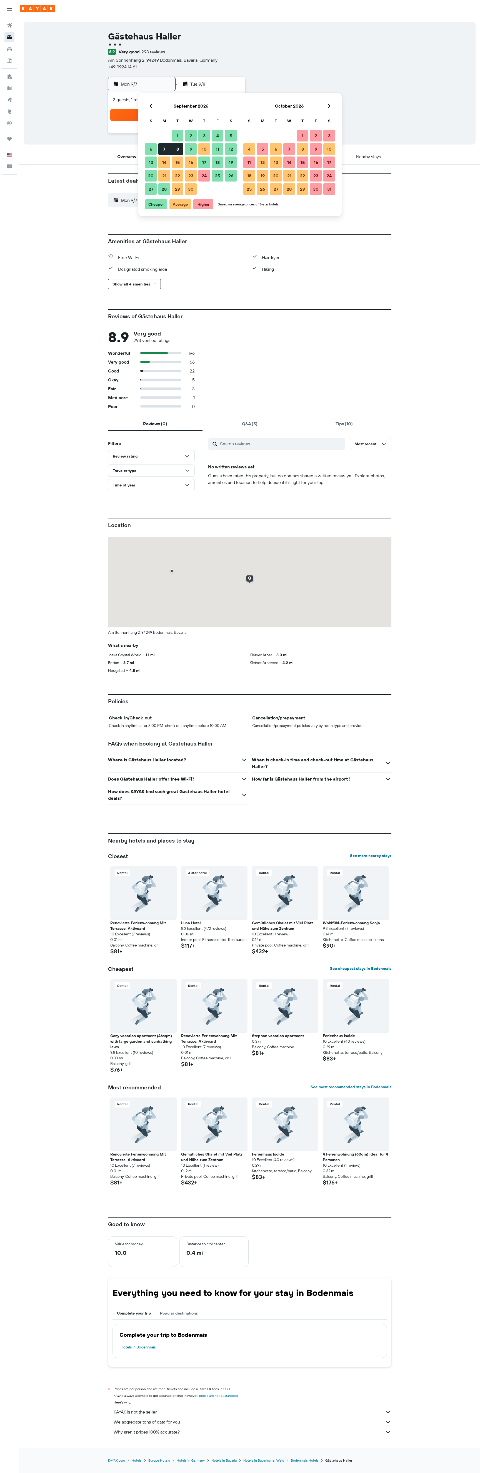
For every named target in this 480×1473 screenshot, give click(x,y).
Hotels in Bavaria (224, 1460)
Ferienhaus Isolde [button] (339, 1035)
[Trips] (9, 139)
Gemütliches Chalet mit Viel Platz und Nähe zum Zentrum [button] (282, 925)
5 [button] (231, 135)
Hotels (137, 1460)
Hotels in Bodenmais (138, 1347)
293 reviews (153, 51)
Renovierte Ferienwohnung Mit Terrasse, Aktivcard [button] (138, 925)
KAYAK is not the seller (135, 1412)
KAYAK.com (116, 1460)
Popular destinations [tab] (179, 1313)
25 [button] (217, 175)
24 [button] (204, 175)
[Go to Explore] (9, 111)
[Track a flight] (9, 123)
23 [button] (190, 175)
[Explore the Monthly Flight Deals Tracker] (9, 99)
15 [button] (178, 162)
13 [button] (151, 162)
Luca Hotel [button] (191, 922)
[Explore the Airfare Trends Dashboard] (9, 88)
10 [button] (204, 149)
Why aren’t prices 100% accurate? (147, 1432)
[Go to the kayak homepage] (37, 8)
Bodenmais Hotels (305, 1460)
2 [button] (191, 135)
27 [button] (151, 189)
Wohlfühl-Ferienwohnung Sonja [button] (351, 922)
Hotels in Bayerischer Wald (263, 1460)
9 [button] (191, 149)
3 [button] (204, 135)
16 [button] (191, 162)
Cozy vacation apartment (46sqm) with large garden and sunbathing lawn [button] (141, 1041)
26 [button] (230, 175)
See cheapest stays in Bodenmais (360, 968)
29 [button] (177, 189)
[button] (9, 9)
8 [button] (177, 149)
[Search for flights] (9, 25)
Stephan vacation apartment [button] (278, 1035)
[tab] (155, 423)
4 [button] (217, 135)
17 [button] (204, 162)
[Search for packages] (9, 60)
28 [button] (164, 189)
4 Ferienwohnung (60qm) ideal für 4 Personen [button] (355, 1157)
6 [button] (151, 149)
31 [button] (329, 189)
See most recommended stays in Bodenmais (351, 1086)
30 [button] (191, 189)
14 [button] (164, 162)
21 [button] (164, 175)
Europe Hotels (159, 1460)
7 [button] (164, 149)
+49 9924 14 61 (122, 66)
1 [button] (177, 135)
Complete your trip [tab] (134, 1313)
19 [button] (231, 162)
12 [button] (231, 149)
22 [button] (177, 175)
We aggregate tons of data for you (147, 1422)
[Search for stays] (9, 37)
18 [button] (218, 162)
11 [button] (217, 149)
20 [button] (151, 175)
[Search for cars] (9, 48)
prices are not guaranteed (218, 1395)
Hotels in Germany (191, 1460)
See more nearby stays (370, 855)
